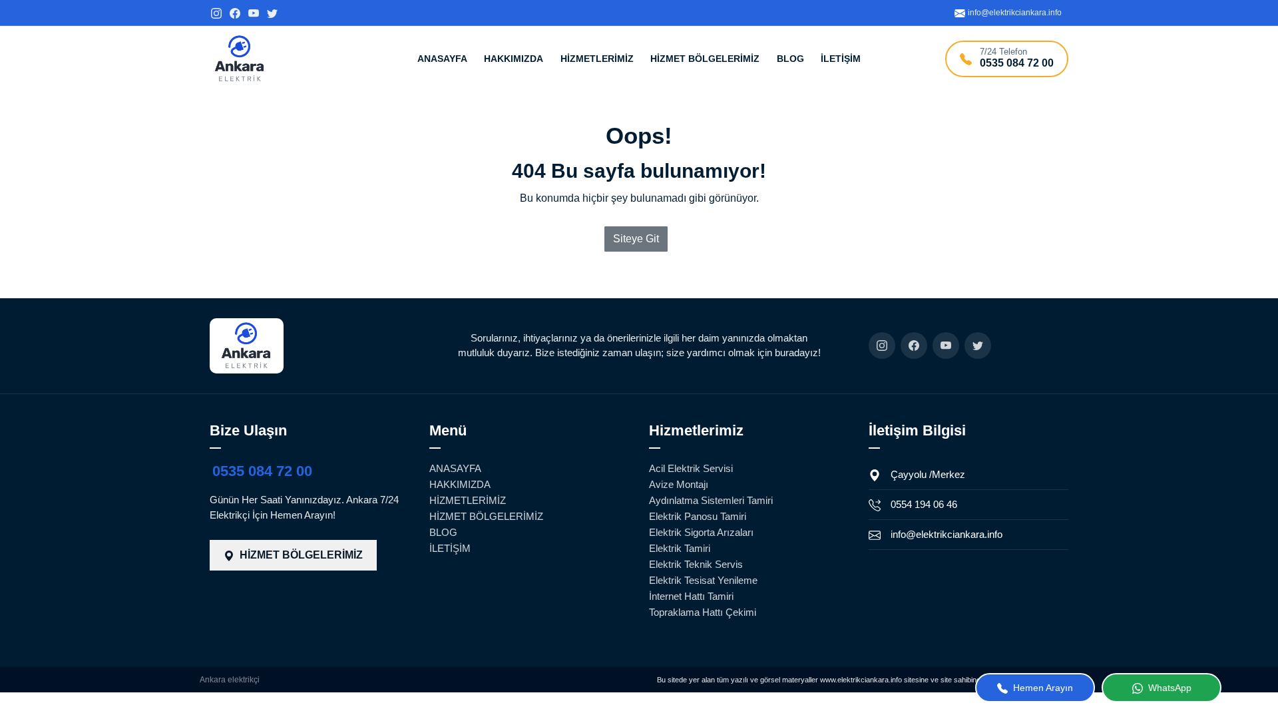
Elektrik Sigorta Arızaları (701, 532)
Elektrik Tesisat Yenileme (703, 580)
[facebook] (235, 12)
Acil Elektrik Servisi (691, 468)
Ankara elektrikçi (230, 679)
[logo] (240, 59)
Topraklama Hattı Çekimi (702, 612)
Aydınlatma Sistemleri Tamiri (711, 500)
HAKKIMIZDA (513, 58)
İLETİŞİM (841, 58)
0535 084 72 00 (262, 471)
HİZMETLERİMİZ (597, 58)
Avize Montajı (678, 484)
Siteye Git (636, 238)
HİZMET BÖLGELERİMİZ (704, 58)
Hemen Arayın (1041, 687)
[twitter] (272, 12)
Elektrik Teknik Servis (696, 564)
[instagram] (216, 12)
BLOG (790, 58)
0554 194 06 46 (924, 504)
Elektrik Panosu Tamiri (697, 516)
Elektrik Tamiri (679, 548)
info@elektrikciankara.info (946, 534)
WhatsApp (1168, 687)
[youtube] (253, 12)
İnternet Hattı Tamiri (691, 596)
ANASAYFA (442, 58)
